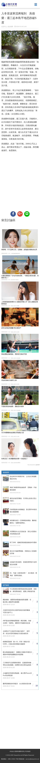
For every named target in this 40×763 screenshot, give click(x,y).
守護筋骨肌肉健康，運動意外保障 (12, 406)
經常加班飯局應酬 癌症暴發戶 (11, 328)
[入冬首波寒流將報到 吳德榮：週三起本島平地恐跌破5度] (13, 214)
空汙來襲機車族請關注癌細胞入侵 (12, 432)
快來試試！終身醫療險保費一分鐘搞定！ (14, 458)
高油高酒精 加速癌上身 (9, 380)
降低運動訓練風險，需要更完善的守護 (14, 354)
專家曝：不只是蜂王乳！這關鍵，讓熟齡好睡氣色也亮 (19, 249)
